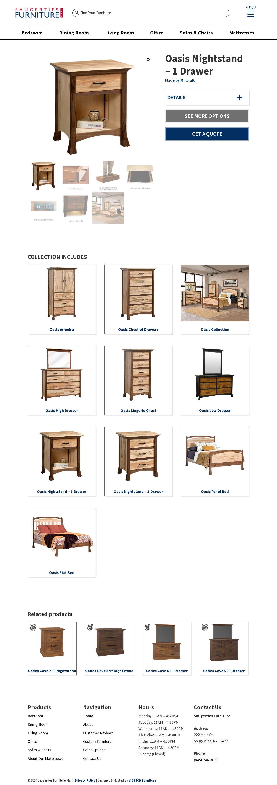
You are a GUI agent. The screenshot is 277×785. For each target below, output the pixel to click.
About (88, 724)
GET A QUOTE (207, 133)
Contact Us (92, 758)
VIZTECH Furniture (142, 780)
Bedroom (32, 32)
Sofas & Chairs (196, 32)
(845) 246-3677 (206, 759)
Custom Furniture (97, 741)
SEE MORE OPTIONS (207, 116)
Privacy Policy (85, 780)
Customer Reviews (98, 732)
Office (156, 32)
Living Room (119, 32)
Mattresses (241, 32)
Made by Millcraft (180, 80)
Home (88, 715)
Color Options (94, 749)
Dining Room (74, 32)
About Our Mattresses (45, 758)
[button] (148, 60)
